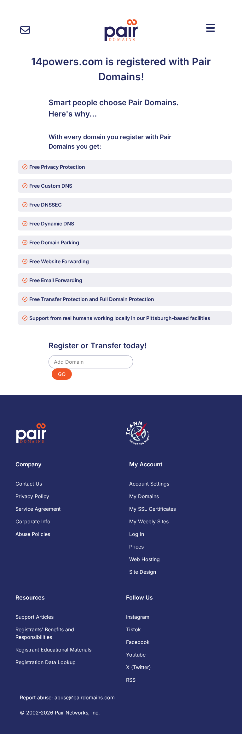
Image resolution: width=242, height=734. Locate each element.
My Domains (144, 496)
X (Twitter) (138, 667)
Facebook (138, 642)
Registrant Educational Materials (53, 649)
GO (62, 374)
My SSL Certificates (152, 509)
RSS (130, 680)
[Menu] (210, 28)
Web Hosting (144, 559)
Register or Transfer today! (98, 345)
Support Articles (34, 617)
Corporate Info (32, 521)
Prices (136, 546)
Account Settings (149, 484)
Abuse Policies (32, 534)
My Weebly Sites (149, 521)
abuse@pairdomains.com (85, 697)
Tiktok (133, 629)
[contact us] (25, 30)
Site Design (142, 572)
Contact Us (28, 484)
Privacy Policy (32, 496)
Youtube (136, 654)
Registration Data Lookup (45, 662)
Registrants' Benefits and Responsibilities (44, 633)
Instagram (137, 617)
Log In (136, 534)
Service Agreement (37, 509)
